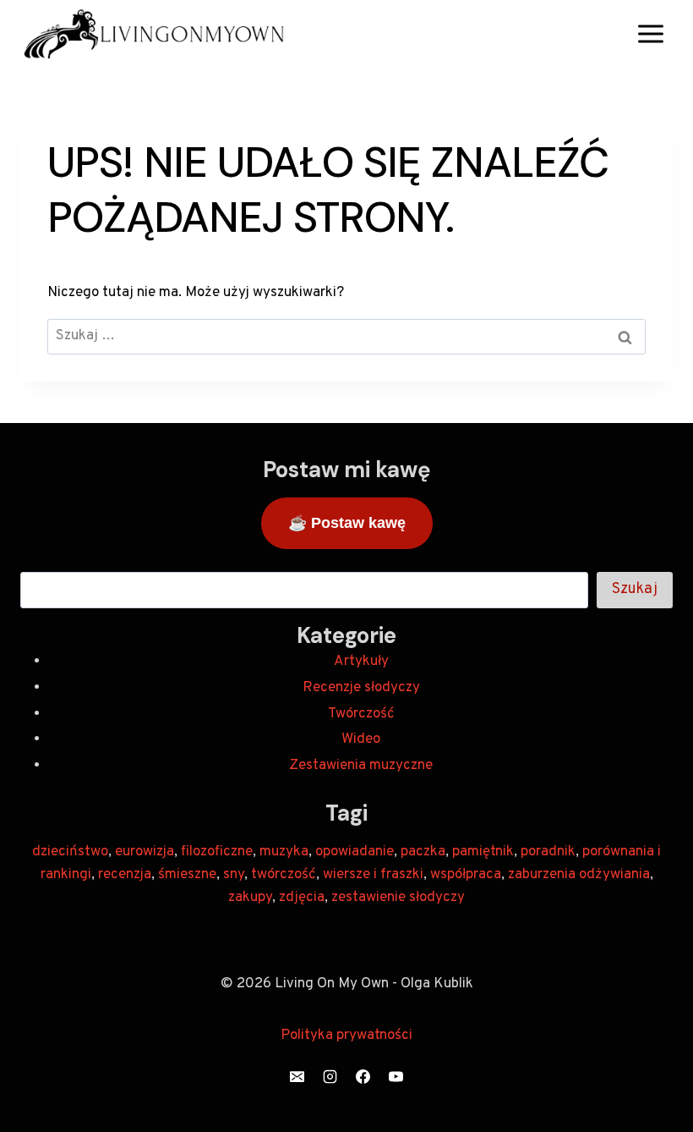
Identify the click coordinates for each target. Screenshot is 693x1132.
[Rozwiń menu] (650, 33)
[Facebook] (363, 1076)
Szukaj (635, 589)
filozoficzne (217, 852)
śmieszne (187, 874)
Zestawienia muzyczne (361, 765)
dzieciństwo (70, 852)
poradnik (548, 852)
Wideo (360, 739)
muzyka (283, 852)
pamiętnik (483, 852)
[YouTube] (396, 1076)
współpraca (465, 874)
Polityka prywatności (346, 1035)
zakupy (250, 897)
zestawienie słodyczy (398, 897)
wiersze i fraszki (373, 874)
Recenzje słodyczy (361, 688)
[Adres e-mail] (296, 1076)
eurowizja (144, 852)
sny (233, 874)
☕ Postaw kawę (347, 522)
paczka (423, 852)
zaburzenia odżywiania (579, 874)
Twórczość (361, 714)
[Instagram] (329, 1076)
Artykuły (361, 661)
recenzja (124, 874)
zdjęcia (302, 897)
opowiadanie (354, 852)
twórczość (283, 874)
